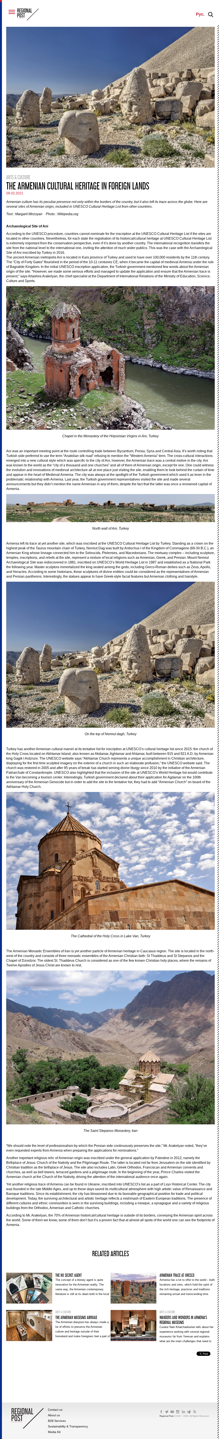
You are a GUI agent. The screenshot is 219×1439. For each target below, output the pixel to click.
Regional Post (167, 1416)
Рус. (200, 14)
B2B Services (57, 1420)
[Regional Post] (28, 14)
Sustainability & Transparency (68, 1426)
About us (54, 1415)
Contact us (55, 1409)
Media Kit (54, 1432)
